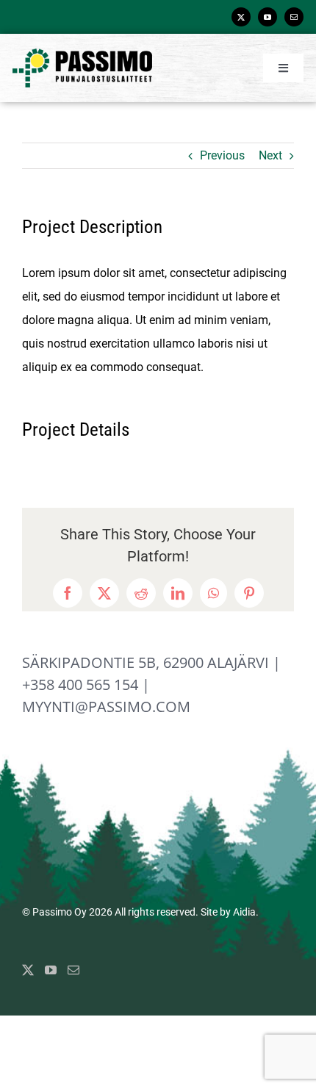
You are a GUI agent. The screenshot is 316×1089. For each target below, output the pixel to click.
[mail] (294, 16)
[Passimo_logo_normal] (82, 54)
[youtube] (267, 16)
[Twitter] (28, 970)
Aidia (244, 912)
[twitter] (241, 16)
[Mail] (73, 970)
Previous (222, 155)
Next (270, 155)
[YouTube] (51, 970)
